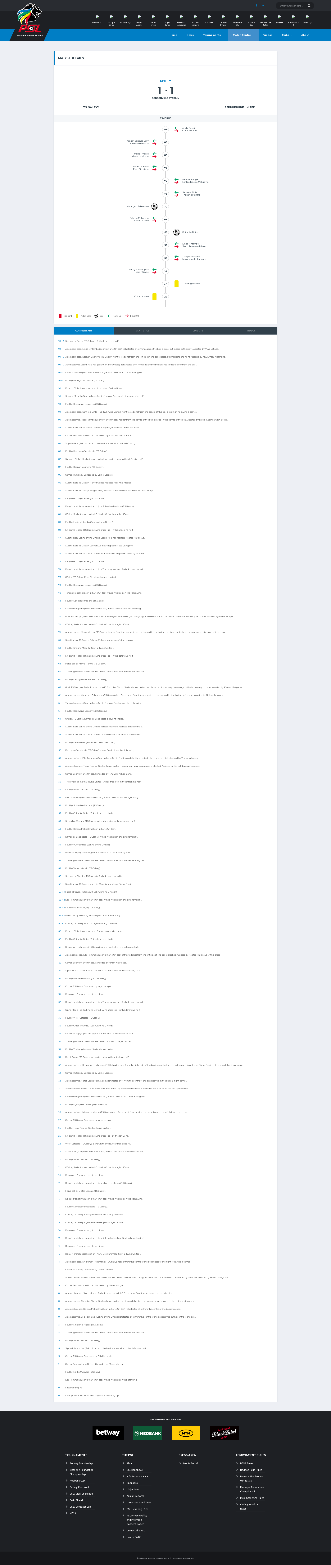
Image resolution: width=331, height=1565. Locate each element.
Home (173, 35)
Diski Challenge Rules (252, 1498)
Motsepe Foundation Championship (81, 1472)
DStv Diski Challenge (81, 1493)
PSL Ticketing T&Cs (137, 1509)
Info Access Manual (137, 1476)
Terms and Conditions (139, 1502)
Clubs (285, 35)
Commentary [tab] (83, 330)
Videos (267, 35)
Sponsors (132, 1483)
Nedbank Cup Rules (251, 1470)
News (190, 35)
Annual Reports (135, 1496)
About (305, 35)
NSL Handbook (135, 1470)
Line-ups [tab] (198, 330)
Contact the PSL (136, 1530)
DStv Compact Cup (80, 1506)
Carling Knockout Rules (250, 1506)
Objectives (133, 1489)
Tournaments (212, 35)
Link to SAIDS (134, 1537)
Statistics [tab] (142, 330)
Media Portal (190, 1463)
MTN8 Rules (246, 1463)
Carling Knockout (79, 1487)
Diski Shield (76, 1500)
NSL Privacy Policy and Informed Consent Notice (137, 1520)
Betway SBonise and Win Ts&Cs (252, 1478)
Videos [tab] (251, 330)
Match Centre (242, 35)
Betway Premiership (81, 1463)
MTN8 (73, 1513)
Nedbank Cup (77, 1480)
